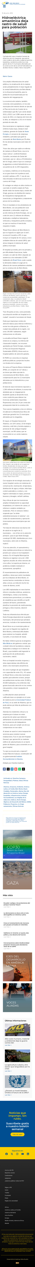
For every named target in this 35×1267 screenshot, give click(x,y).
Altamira (6, 787)
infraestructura (16, 795)
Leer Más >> (7, 907)
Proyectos (14, 804)
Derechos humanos (19, 778)
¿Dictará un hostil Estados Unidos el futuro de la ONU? (17, 1092)
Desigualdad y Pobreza (11, 780)
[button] (4, 769)
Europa (7, 1218)
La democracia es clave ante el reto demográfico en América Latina (16, 914)
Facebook (8, 1195)
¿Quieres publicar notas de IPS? (14, 1181)
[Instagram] (17, 1154)
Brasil (25, 789)
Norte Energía (21, 800)
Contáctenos (8, 1175)
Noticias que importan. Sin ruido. (17, 1115)
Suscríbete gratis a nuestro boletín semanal (17, 1126)
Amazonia (13, 787)
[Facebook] (6, 1154)
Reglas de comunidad (11, 1200)
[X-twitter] (12, 1154)
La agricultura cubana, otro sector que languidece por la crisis (17, 1067)
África (7, 1207)
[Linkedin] (28, 1154)
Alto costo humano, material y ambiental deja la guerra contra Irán (17, 1041)
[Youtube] (22, 1154)
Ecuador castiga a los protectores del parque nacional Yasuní (17, 904)
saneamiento (8, 806)
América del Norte (10, 1212)
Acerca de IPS (9, 1170)
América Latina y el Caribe (13, 1210)
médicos (13, 800)
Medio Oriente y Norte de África (14, 1220)
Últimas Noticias (18, 806)
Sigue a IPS (8, 1187)
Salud (20, 780)
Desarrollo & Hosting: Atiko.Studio (17, 1259)
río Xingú (21, 804)
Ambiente (20, 787)
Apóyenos (8, 1178)
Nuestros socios (10, 1173)
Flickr (6, 1198)
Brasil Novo (17, 260)
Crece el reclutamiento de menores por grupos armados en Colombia (16, 924)
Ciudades (7, 791)
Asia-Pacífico (9, 1215)
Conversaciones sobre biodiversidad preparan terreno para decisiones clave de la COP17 (16, 944)
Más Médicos (7, 643)
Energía (25, 793)
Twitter (7, 1192)
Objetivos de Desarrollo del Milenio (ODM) (17, 802)
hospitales (7, 795)
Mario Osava (7, 76)
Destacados (14, 791)
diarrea (21, 791)
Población (7, 804)
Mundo (7, 1223)
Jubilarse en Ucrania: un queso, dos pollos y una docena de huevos (16, 934)
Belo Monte (17, 139)
